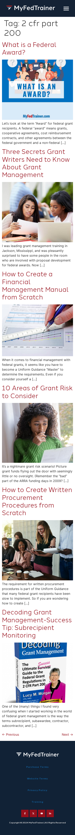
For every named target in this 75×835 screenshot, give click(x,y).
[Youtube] (41, 813)
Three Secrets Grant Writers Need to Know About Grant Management (36, 163)
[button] (66, 8)
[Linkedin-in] (50, 813)
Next (67, 734)
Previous (10, 734)
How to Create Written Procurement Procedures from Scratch (37, 501)
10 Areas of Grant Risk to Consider (37, 392)
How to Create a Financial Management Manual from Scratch (35, 285)
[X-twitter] (33, 813)
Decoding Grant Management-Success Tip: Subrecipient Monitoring (37, 623)
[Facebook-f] (25, 813)
